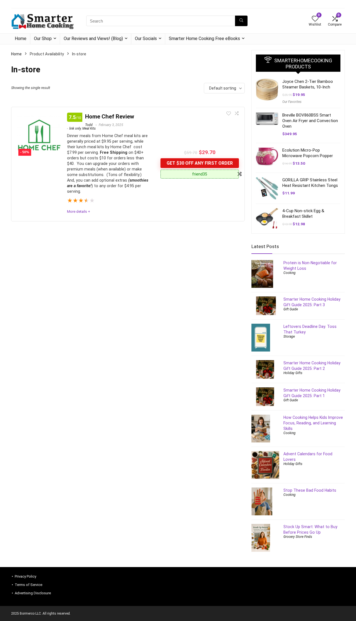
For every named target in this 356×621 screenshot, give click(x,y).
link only (75, 128)
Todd (89, 125)
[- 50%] (39, 116)
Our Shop (43, 38)
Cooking (289, 273)
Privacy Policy (25, 576)
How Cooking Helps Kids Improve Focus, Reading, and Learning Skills (313, 423)
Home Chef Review (109, 116)
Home (20, 38)
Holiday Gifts (292, 373)
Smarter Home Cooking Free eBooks (204, 38)
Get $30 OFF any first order (200, 163)
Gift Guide (290, 309)
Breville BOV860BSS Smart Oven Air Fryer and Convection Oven (310, 121)
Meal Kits (89, 128)
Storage (289, 336)
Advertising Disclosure (33, 593)
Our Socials (146, 38)
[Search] (241, 21)
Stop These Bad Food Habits (309, 490)
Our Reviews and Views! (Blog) (93, 38)
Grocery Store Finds (297, 537)
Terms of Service (28, 585)
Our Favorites (291, 102)
